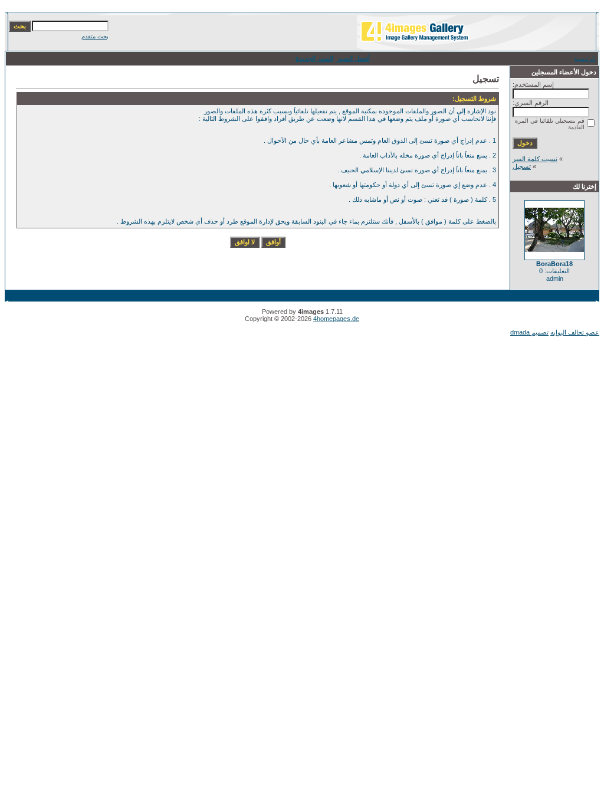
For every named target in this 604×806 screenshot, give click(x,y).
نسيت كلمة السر (535, 158)
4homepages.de (336, 318)
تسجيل (522, 166)
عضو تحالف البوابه (574, 332)
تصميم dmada (529, 332)
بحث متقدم (95, 36)
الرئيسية (585, 58)
